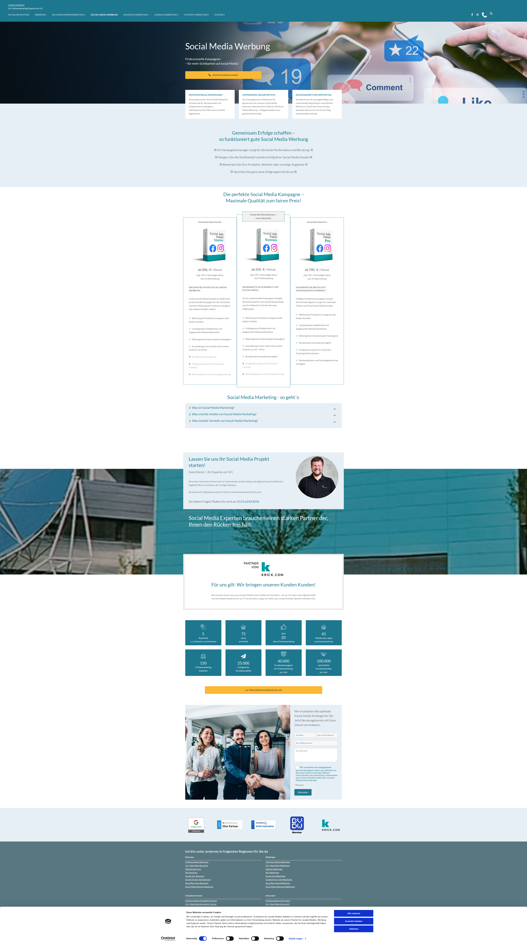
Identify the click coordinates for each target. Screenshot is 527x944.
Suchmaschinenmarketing (68, 15)
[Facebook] (472, 14)
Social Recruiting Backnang (196, 883)
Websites (40, 15)
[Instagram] (478, 14)
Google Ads (194, 876)
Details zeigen (295, 938)
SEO (191, 872)
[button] (223, 75)
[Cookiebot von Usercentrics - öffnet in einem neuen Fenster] (168, 939)
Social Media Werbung (104, 15)
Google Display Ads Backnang (198, 879)
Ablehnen (353, 929)
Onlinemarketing (196, 862)
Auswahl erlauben (353, 921)
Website (193, 869)
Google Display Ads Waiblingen (279, 879)
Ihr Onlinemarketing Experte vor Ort (25, 8)
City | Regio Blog (196, 865)
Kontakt (220, 15)
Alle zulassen (353, 913)
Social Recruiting (18, 15)
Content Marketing (196, 15)
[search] (491, 14)
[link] (42, 14)
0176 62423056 (248, 501)
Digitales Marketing (135, 15)
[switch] (230, 938)
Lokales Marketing (165, 15)
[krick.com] (263, 569)
